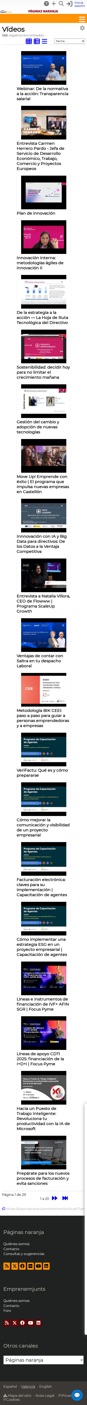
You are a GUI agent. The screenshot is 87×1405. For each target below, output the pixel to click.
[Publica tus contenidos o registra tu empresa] (54, 3)
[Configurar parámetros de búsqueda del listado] (82, 28)
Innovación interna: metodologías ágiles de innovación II (40, 262)
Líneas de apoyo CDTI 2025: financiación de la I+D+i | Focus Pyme (40, 1058)
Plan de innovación (36, 213)
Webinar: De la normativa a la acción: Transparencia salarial (42, 93)
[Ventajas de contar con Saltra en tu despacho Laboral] (43, 651)
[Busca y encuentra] (61, 3)
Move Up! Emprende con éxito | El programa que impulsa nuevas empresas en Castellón (43, 484)
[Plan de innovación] (43, 208)
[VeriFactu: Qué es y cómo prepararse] (43, 765)
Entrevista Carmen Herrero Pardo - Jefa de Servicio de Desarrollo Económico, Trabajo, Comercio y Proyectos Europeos (40, 156)
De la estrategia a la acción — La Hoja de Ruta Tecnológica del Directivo (42, 317)
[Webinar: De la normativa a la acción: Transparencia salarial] (43, 84)
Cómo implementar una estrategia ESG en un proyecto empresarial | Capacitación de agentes (42, 947)
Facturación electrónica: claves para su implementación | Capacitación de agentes (42, 887)
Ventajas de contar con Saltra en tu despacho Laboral (40, 660)
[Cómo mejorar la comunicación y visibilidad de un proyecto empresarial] (43, 815)
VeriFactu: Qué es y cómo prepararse (42, 773)
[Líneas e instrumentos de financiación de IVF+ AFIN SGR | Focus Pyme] (43, 994)
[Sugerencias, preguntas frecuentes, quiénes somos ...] (46, 3)
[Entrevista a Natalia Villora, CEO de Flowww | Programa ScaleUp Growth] (43, 591)
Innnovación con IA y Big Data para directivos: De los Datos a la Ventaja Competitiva (42, 544)
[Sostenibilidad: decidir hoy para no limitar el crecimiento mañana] (43, 362)
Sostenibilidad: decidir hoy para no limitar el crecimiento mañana (43, 372)
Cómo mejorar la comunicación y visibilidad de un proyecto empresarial (43, 827)
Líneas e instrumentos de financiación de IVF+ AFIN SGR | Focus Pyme (43, 1004)
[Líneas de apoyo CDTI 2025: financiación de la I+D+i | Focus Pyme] (43, 1049)
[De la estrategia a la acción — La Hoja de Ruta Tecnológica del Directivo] (43, 307)
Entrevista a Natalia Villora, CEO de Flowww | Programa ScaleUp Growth (43, 603)
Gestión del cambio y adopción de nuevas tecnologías (38, 426)
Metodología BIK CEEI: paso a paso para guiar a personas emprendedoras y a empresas (43, 718)
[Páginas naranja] (43, 12)
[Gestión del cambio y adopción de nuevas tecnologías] (43, 417)
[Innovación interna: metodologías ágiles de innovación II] (43, 253)
